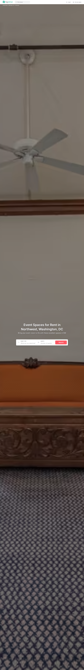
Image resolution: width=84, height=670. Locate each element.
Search (61, 342)
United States (5, 5)
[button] (22, 2)
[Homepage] (8, 2)
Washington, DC (12, 5)
